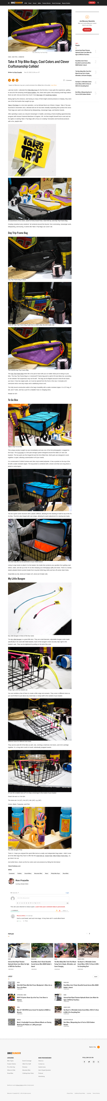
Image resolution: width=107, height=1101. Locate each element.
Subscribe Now (53, 560)
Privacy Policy (35, 565)
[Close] (76, 533)
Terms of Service (44, 565)
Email (33, 544)
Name (33, 552)
